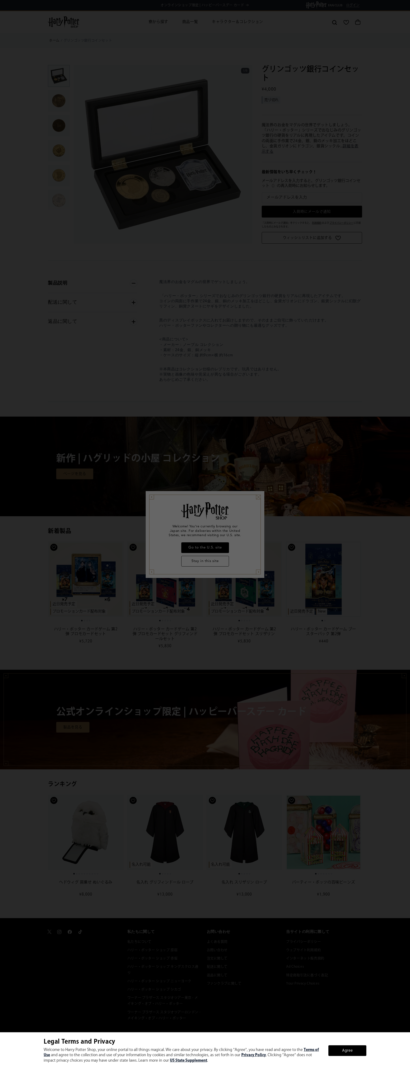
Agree (347, 1050)
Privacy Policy (253, 1055)
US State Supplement (188, 1060)
